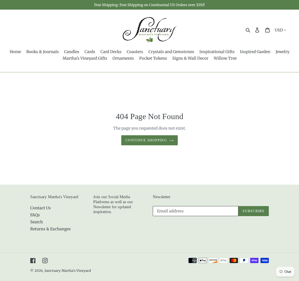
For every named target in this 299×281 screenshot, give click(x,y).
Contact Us (40, 207)
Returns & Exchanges (50, 228)
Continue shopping (146, 140)
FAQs (35, 214)
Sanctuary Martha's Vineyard (67, 271)
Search (36, 221)
